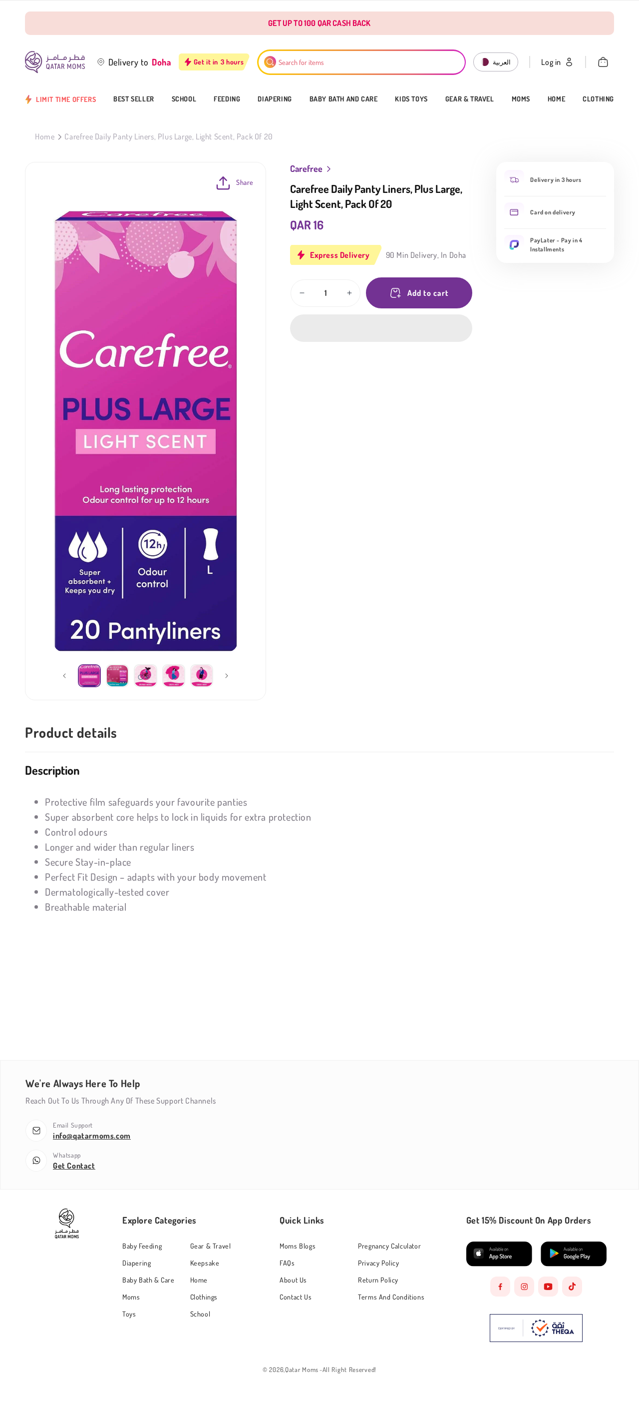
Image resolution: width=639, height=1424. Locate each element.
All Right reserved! (349, 1370)
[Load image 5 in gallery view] (201, 675)
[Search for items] (270, 62)
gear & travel (210, 1246)
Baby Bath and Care (344, 99)
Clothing (598, 99)
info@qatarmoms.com (92, 1136)
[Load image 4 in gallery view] (173, 675)
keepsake (205, 1263)
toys (129, 1314)
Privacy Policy (378, 1263)
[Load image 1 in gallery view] (89, 675)
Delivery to (128, 61)
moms (131, 1297)
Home (556, 99)
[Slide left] (64, 676)
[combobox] (362, 62)
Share (245, 182)
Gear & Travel (469, 99)
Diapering (275, 99)
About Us (293, 1280)
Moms (521, 99)
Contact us (296, 1297)
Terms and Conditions (391, 1297)
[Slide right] (227, 676)
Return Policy (378, 1280)
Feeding (227, 99)
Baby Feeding (142, 1246)
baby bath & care (148, 1280)
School (184, 99)
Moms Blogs (298, 1246)
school (200, 1314)
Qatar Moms (302, 1370)
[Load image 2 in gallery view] (117, 675)
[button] (381, 328)
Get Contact (74, 1166)
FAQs (287, 1263)
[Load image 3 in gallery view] (145, 675)
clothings (204, 1297)
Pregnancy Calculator (389, 1246)
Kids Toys (411, 99)
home (199, 1280)
